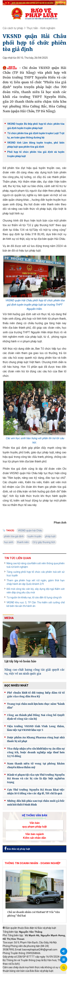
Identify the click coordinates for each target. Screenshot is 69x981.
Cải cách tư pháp (13, 28)
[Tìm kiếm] (63, 967)
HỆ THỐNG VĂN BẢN (34, 815)
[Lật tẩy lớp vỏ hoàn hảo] (34, 639)
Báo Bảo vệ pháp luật (18, 849)
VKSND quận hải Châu (30, 530)
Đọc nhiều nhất (16, 685)
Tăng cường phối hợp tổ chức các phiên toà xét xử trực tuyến (36, 573)
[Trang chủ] (34, 13)
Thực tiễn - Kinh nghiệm (41, 28)
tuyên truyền (34, 536)
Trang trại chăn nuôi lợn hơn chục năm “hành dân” (36, 705)
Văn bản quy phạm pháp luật (34, 824)
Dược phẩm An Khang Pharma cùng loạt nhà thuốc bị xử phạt (36, 739)
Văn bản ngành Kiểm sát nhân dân (34, 835)
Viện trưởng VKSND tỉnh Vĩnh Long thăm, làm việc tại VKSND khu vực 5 (36, 728)
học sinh (8, 542)
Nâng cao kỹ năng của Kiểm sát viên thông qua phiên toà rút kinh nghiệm (36, 565)
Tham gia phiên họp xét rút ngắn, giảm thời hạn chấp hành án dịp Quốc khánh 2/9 (36, 582)
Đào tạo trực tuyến (40, 979)
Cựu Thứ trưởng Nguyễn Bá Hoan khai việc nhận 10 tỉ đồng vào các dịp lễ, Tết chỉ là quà (36, 791)
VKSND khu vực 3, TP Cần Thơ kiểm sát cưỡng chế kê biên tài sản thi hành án (36, 604)
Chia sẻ (63, 951)
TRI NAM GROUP (13, 975)
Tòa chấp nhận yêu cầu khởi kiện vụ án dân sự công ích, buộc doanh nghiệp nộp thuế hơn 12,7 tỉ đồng (36, 752)
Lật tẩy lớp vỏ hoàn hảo (20, 661)
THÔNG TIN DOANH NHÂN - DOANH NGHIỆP (33, 863)
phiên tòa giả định (14, 536)
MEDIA (9, 618)
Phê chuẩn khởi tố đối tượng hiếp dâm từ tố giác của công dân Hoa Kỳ (36, 694)
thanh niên (23, 542)
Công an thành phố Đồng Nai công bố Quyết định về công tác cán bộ (36, 716)
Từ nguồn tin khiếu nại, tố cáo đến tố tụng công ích (34, 597)
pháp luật (50, 536)
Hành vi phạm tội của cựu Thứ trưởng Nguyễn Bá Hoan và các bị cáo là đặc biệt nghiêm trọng (36, 778)
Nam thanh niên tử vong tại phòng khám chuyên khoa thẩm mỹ (36, 765)
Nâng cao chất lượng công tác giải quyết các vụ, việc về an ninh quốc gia (34, 671)
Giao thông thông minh (38, 975)
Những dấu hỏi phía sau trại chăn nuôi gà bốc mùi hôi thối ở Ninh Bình (36, 802)
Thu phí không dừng (15, 979)
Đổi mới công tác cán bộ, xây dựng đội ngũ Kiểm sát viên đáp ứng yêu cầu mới (36, 590)
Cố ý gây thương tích (44, 542)
